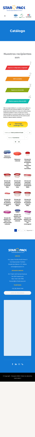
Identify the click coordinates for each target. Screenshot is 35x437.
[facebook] (12, 364)
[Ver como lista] (19, 141)
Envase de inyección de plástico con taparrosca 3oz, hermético (27, 164)
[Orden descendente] (30, 132)
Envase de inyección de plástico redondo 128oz (17, 202)
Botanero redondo (17, 160)
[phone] (22, 364)
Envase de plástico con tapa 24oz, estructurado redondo (18, 218)
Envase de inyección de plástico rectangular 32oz (7, 202)
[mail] (19, 364)
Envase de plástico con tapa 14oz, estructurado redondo (7, 221)
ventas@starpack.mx (17, 266)
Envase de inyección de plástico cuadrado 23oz (7, 184)
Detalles (7, 152)
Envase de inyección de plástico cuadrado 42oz (17, 184)
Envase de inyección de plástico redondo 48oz (27, 202)
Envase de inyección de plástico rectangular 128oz (27, 184)
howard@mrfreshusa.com (17, 281)
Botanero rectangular (7, 156)
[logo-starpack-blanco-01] (17, 248)
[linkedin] (16, 364)
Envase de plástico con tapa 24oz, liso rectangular (27, 221)
